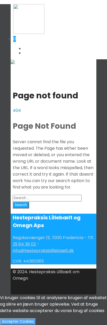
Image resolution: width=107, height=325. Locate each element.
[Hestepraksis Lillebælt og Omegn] (28, 32)
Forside (30, 48)
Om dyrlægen (36, 53)
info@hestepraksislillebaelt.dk (43, 251)
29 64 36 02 (24, 244)
